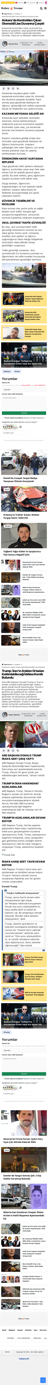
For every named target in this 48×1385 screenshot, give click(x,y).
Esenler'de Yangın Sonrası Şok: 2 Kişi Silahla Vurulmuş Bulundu (33, 577)
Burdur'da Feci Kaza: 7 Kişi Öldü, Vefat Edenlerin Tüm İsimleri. (33, 1304)
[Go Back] (43, 1380)
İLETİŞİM (10, 1338)
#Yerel (17, 371)
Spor (35, 1330)
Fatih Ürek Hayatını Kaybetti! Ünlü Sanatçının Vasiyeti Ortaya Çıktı (34, 627)
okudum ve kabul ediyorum (24, 418)
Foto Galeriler (30, 2)
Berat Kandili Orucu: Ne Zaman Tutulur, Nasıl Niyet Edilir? (33, 640)
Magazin (12, 1330)
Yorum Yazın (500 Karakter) (12, 394)
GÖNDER (24, 413)
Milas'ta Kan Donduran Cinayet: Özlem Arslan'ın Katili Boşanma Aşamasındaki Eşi (34, 589)
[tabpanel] (24, 1015)
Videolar (20, 2)
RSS (8, 1352)
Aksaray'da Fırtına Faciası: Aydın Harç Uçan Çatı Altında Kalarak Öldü (34, 564)
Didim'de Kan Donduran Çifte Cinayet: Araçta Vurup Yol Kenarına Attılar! (34, 1291)
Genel (4, 1330)
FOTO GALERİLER (23, 1338)
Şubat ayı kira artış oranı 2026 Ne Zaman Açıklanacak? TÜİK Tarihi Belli (34, 602)
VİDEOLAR (37, 1338)
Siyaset (20, 1330)
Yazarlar (41, 2)
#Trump (7, 1032)
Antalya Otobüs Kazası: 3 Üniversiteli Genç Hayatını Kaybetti (33, 1278)
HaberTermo (7, 14)
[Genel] (24, 462)
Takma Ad (6, 383)
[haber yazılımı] (24, 1358)
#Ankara (7, 371)
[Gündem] (24, 535)
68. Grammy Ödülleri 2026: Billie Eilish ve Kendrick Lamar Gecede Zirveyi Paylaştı (34, 614)
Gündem (17, 14)
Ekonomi (43, 1330)
